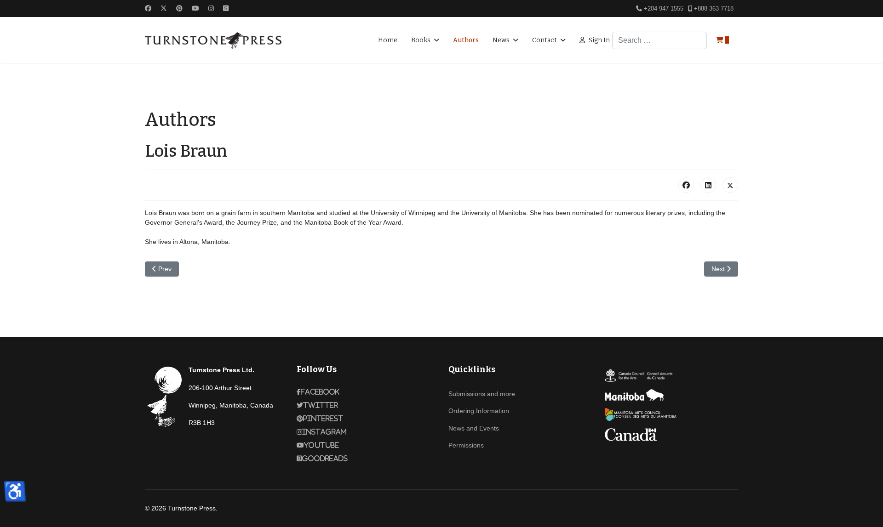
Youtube (321, 445)
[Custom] (226, 8)
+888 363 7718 (714, 9)
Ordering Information (478, 410)
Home (387, 40)
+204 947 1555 (663, 9)
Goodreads (325, 458)
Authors (466, 40)
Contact (544, 40)
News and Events (473, 428)
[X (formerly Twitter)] (730, 185)
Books (420, 40)
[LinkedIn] (708, 185)
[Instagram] (211, 8)
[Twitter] (164, 8)
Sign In (599, 40)
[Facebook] (148, 8)
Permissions (466, 445)
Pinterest (323, 418)
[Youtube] (195, 8)
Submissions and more (481, 393)
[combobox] (659, 40)
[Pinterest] (179, 8)
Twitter (320, 405)
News (501, 40)
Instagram (324, 432)
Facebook (320, 392)
